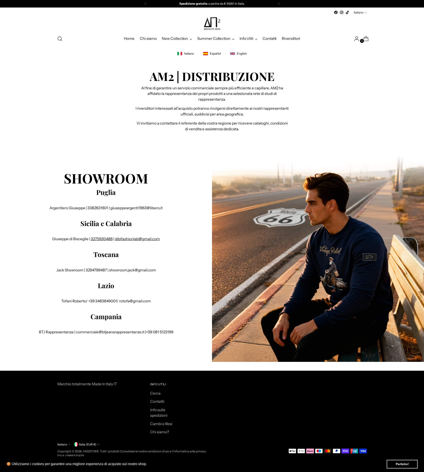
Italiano (358, 12)
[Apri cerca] (59, 38)
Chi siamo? (159, 432)
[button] (148, 464)
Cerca (155, 393)
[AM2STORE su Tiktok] (347, 12)
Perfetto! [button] (402, 464)
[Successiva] (279, 4)
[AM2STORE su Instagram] (342, 12)
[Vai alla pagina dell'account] (354, 38)
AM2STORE (90, 451)
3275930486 (102, 239)
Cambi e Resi (161, 424)
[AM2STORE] (212, 23)
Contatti (157, 401)
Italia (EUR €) (87, 444)
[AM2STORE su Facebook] (336, 12)
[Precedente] (145, 4)
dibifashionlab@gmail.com (137, 239)
